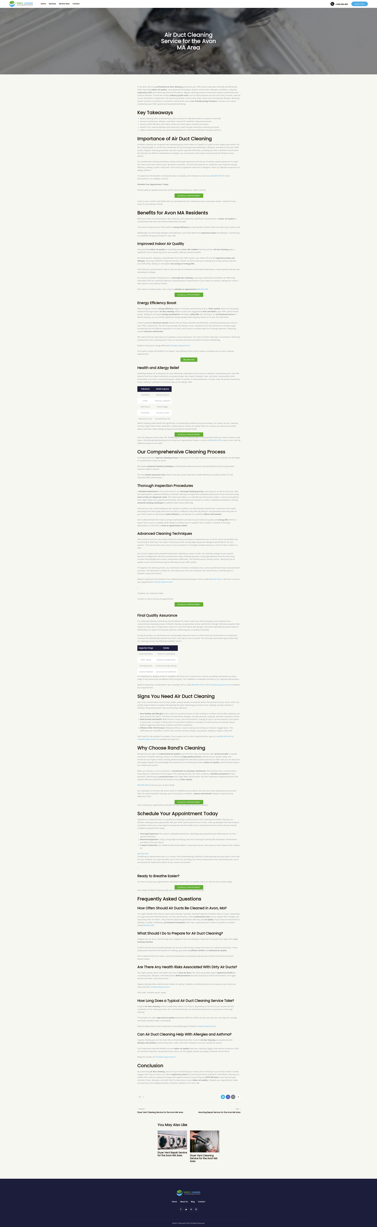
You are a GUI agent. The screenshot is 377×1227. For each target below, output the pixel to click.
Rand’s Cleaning (178, 1223)
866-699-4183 (216, 176)
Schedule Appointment (189, 195)
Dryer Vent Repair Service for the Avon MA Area (172, 1154)
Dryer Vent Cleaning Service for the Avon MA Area (203, 1158)
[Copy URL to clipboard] (238, 1097)
